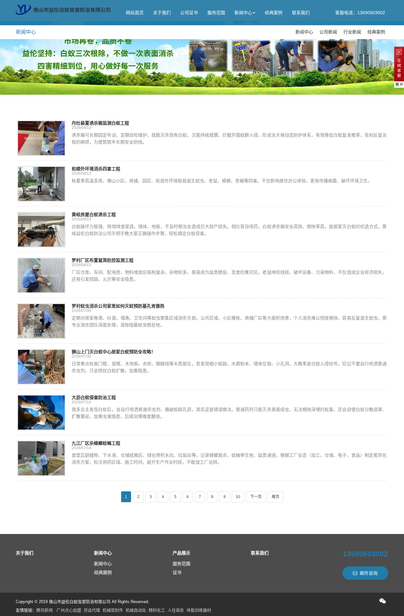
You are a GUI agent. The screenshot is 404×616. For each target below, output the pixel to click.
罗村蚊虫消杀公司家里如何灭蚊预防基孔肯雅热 (118, 305)
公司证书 (189, 12)
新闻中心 (243, 12)
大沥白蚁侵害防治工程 (94, 397)
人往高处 (176, 610)
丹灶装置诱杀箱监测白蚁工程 (100, 123)
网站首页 (135, 12)
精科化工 (157, 610)
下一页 (256, 497)
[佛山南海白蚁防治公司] (63, 10)
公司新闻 (328, 31)
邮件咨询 (368, 573)
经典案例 (273, 12)
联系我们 (301, 12)
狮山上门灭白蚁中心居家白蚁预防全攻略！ (114, 351)
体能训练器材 (199, 610)
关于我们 (162, 12)
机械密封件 (113, 610)
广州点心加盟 (68, 610)
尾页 (275, 497)
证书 (177, 572)
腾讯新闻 (44, 610)
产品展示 (181, 552)
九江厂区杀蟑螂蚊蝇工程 (96, 443)
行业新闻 (352, 31)
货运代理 (92, 610)
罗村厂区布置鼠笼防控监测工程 (103, 260)
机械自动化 (136, 610)
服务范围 (216, 12)
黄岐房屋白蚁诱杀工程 (94, 214)
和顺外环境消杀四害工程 (96, 168)
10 (238, 497)
